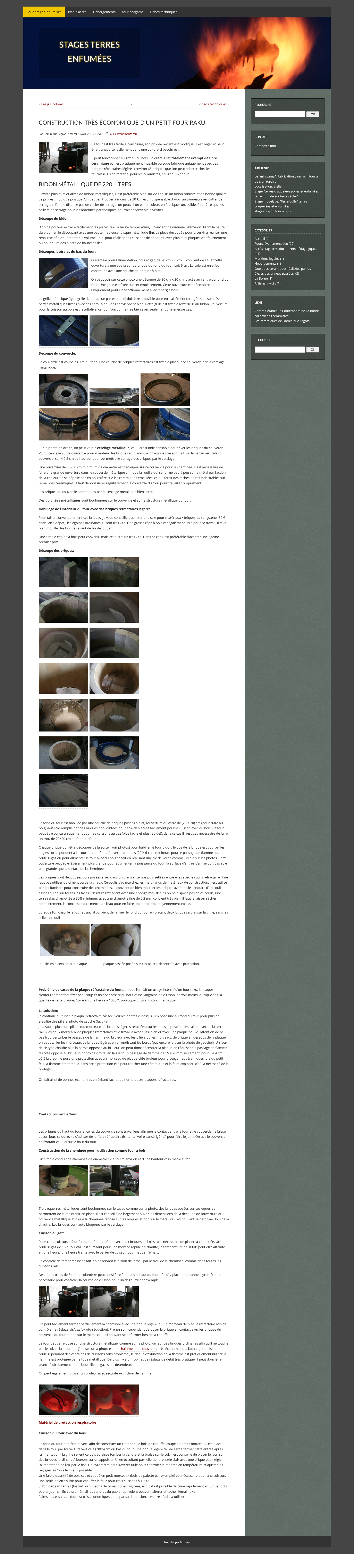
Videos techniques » (214, 104)
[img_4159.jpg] (63, 1315)
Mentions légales (267, 259)
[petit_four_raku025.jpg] (114, 1194)
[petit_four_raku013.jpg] (114, 657)
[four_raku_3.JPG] (63, 405)
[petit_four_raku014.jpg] (64, 586)
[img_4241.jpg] (63, 692)
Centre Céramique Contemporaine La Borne (287, 311)
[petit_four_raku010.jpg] (63, 657)
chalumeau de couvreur (137, 1348)
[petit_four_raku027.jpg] (63, 1194)
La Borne (261, 278)
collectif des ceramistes (271, 316)
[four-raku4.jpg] (114, 405)
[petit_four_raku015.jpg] (64, 621)
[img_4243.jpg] (114, 692)
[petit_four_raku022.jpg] (64, 1414)
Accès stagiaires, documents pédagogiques (286, 249)
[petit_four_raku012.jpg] (114, 586)
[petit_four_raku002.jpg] (114, 345)
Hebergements (265, 264)
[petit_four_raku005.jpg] (64, 345)
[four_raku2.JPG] (116, 955)
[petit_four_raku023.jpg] (114, 1414)
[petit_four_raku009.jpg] (114, 621)
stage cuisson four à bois (273, 211)
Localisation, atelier (269, 186)
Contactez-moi (265, 146)
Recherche (263, 104)
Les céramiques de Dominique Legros (282, 321)
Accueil (260, 239)
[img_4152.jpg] (114, 1315)
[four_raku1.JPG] (65, 955)
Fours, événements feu (123, 134)
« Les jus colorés (51, 104)
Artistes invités (265, 283)
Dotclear (185, 1542)
